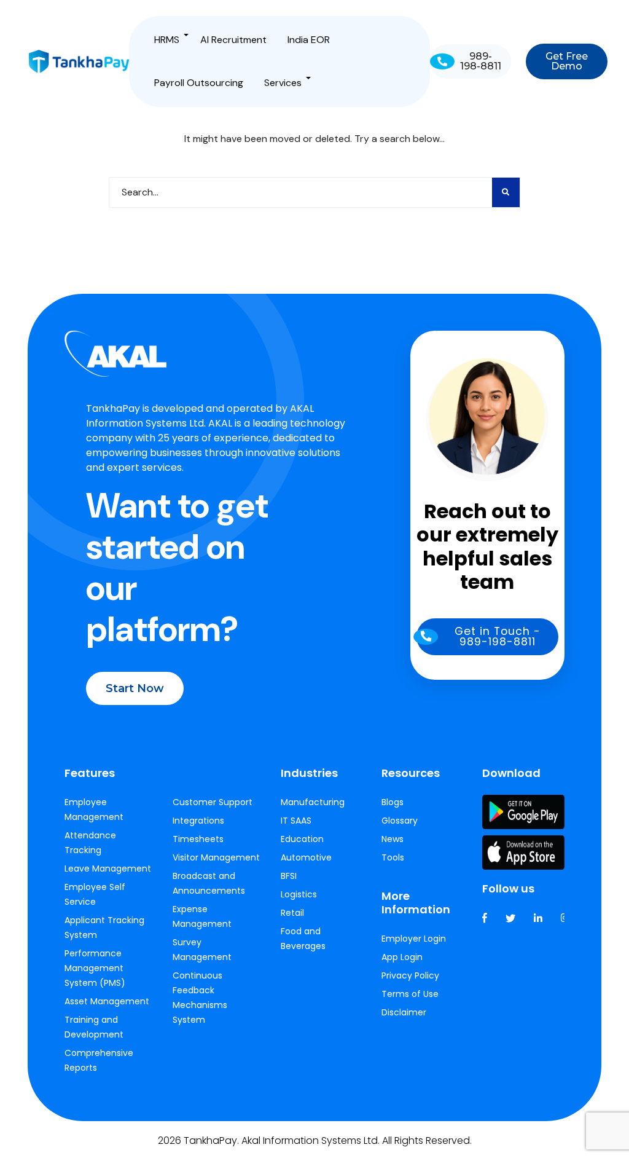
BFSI (289, 876)
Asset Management (106, 1001)
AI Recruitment (233, 39)
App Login (402, 957)
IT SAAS (296, 820)
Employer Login (413, 938)
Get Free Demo (566, 61)
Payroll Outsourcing (198, 82)
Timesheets (198, 839)
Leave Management (107, 868)
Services (283, 82)
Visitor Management (216, 857)
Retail (292, 913)
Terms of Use (410, 994)
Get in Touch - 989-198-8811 (498, 637)
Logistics (299, 894)
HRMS (166, 39)
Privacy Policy (410, 975)
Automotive (306, 857)
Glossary (399, 820)
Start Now (135, 688)
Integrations (198, 820)
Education (302, 839)
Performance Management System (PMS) (94, 968)
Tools (392, 857)
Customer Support (212, 802)
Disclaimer (403, 1012)
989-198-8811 (480, 61)
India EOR (308, 39)
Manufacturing (313, 802)
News (392, 839)
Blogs (392, 802)
